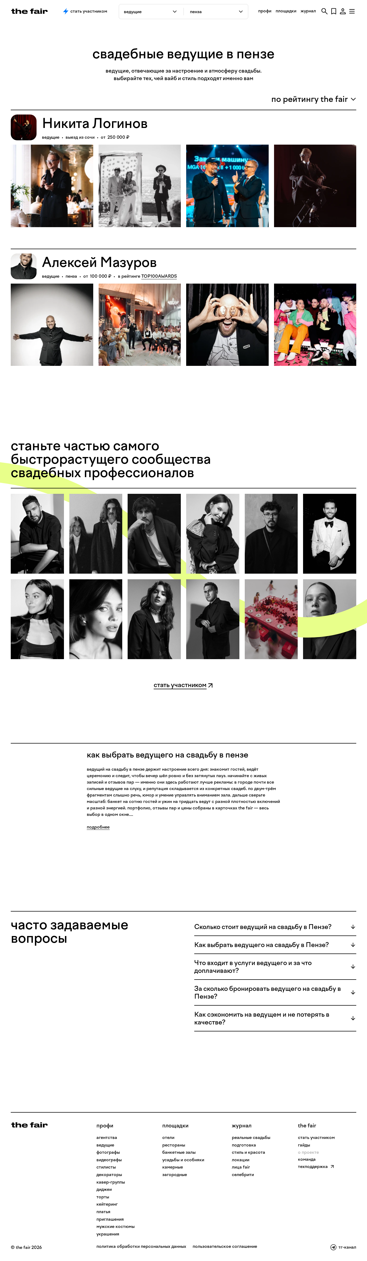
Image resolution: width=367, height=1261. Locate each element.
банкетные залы (179, 1152)
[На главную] (29, 1124)
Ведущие (105, 1145)
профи (264, 10)
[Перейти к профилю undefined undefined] (37, 534)
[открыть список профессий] (176, 11)
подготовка (244, 1145)
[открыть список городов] (241, 11)
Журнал (241, 1125)
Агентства (106, 1137)
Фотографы (108, 1152)
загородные (174, 1174)
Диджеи (104, 1189)
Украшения (107, 1234)
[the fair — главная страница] (29, 11)
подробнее (98, 827)
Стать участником (88, 11)
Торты (102, 1196)
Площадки (175, 1125)
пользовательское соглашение (225, 1246)
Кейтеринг (107, 1204)
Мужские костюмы (115, 1226)
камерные (172, 1167)
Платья (103, 1211)
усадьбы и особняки (183, 1159)
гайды (304, 1145)
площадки (286, 10)
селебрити (243, 1174)
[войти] (343, 11)
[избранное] (333, 11)
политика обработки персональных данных (141, 1246)
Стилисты (106, 1167)
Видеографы (109, 1159)
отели (168, 1137)
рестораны (173, 1145)
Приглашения (110, 1219)
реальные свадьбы (251, 1137)
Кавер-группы (110, 1182)
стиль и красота (248, 1152)
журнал (308, 10)
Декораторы (109, 1174)
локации (240, 1159)
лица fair (241, 1167)
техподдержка (313, 1166)
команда (307, 1159)
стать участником (316, 1137)
